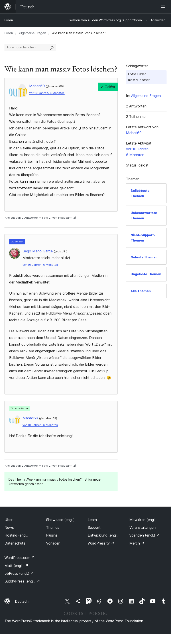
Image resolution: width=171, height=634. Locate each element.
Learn (92, 519)
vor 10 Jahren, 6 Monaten (47, 93)
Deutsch (21, 601)
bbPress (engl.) (19, 573)
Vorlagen (53, 543)
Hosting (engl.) (16, 535)
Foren (8, 20)
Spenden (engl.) (144, 535)
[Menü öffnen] (164, 6)
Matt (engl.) (16, 565)
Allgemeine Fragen (32, 33)
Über (8, 519)
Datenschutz (14, 543)
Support (94, 527)
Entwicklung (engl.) (103, 535)
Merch (136, 543)
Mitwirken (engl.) (143, 519)
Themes (52, 527)
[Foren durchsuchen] (52, 47)
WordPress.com (19, 557)
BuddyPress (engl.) (22, 581)
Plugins (51, 535)
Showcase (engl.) (60, 519)
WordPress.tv (101, 543)
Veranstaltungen (142, 527)
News (9, 527)
